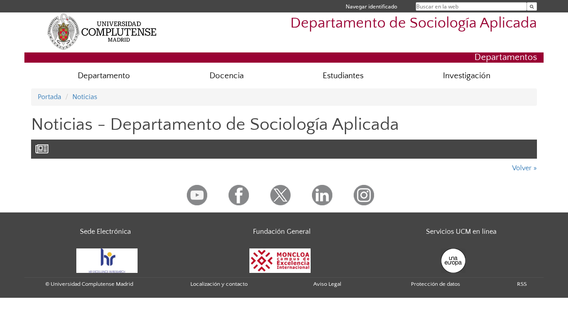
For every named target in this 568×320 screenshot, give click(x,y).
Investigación (466, 75)
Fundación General (282, 232)
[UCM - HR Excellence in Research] (107, 260)
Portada (49, 97)
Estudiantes (343, 75)
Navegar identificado (371, 6)
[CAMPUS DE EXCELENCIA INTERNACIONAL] (280, 260)
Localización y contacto (219, 284)
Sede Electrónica (105, 232)
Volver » (524, 168)
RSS (522, 284)
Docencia (226, 75)
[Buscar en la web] (532, 6)
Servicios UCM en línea (461, 232)
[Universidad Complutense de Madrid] (102, 31)
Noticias (84, 97)
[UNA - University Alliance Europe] (453, 260)
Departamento (104, 75)
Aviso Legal (327, 284)
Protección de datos (435, 284)
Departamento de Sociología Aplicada (413, 23)
